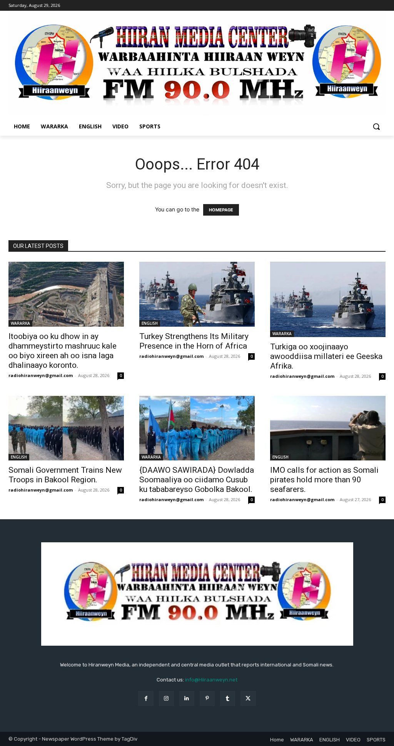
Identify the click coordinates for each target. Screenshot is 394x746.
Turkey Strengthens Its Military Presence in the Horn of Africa (194, 341)
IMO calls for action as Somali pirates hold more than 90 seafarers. (324, 479)
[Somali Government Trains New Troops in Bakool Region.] (66, 428)
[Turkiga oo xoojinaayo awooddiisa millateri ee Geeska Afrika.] (328, 299)
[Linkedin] (186, 698)
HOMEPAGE (221, 210)
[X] (247, 698)
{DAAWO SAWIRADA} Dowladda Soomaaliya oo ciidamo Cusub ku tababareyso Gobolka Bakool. (196, 479)
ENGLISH (150, 323)
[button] (376, 126)
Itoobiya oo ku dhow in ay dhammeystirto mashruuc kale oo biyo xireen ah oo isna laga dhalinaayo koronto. (62, 351)
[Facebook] (145, 698)
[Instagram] (166, 698)
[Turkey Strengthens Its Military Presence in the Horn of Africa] (197, 294)
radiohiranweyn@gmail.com (40, 375)
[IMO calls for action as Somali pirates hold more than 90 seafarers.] (328, 428)
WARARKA (20, 323)
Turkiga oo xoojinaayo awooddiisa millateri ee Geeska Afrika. (326, 356)
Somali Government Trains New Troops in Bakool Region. (65, 474)
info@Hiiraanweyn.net (211, 680)
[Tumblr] (227, 698)
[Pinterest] (207, 698)
